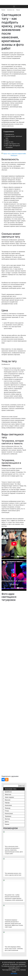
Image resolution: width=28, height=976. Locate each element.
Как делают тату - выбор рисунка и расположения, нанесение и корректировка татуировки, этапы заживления (14, 897)
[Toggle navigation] (14, 6)
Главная (3, 9)
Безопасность (9, 134)
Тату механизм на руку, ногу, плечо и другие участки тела (13, 874)
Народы (7, 802)
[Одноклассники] (6, 779)
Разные (18, 9)
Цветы (7, 821)
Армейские (8, 792)
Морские (7, 800)
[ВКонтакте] (3, 779)
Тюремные (8, 816)
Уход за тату (9, 142)
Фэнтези (7, 819)
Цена (6, 140)
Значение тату (10, 9)
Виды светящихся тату (12, 143)
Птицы (7, 811)
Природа (7, 808)
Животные (8, 794)
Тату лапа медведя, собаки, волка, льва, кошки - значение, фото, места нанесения (14, 948)
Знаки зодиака (9, 797)
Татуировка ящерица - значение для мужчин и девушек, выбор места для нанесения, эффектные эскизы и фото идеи (14, 923)
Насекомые (8, 805)
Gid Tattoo (14, 973)
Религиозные (9, 813)
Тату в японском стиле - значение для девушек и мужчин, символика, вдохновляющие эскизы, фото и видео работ (14, 850)
